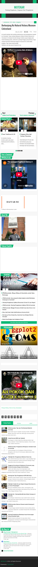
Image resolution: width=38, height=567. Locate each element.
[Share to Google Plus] (15, 126)
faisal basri (6, 541)
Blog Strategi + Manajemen (11, 532)
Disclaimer (19, 408)
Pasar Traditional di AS (8, 134)
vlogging (18, 22)
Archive (19, 423)
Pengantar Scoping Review (28, 357)
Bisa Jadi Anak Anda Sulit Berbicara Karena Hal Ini (15, 312)
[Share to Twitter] (13, 126)
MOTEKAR (19, 7)
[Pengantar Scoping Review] (28, 353)
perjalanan (6, 22)
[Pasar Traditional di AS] (9, 125)
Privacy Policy (5, 408)
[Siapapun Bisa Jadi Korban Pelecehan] (27, 125)
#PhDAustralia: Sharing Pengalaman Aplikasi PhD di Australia (18, 305)
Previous (2, 125)
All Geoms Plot (6, 344)
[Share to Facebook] (11, 126)
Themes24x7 (10, 564)
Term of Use (12, 408)
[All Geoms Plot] (19, 335)
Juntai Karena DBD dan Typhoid (16, 438)
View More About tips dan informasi (19, 322)
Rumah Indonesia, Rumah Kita (10, 542)
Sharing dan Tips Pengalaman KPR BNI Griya (20, 475)
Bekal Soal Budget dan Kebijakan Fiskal (12, 319)
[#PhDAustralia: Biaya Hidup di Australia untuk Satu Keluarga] (19, 281)
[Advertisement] (19, 94)
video (14, 22)
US (11, 22)
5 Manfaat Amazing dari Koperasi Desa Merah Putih (15, 533)
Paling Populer (7, 423)
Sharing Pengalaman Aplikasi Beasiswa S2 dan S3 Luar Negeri (18, 302)
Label (30, 423)
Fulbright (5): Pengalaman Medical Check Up (19, 457)
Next (35, 125)
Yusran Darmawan (8, 550)
